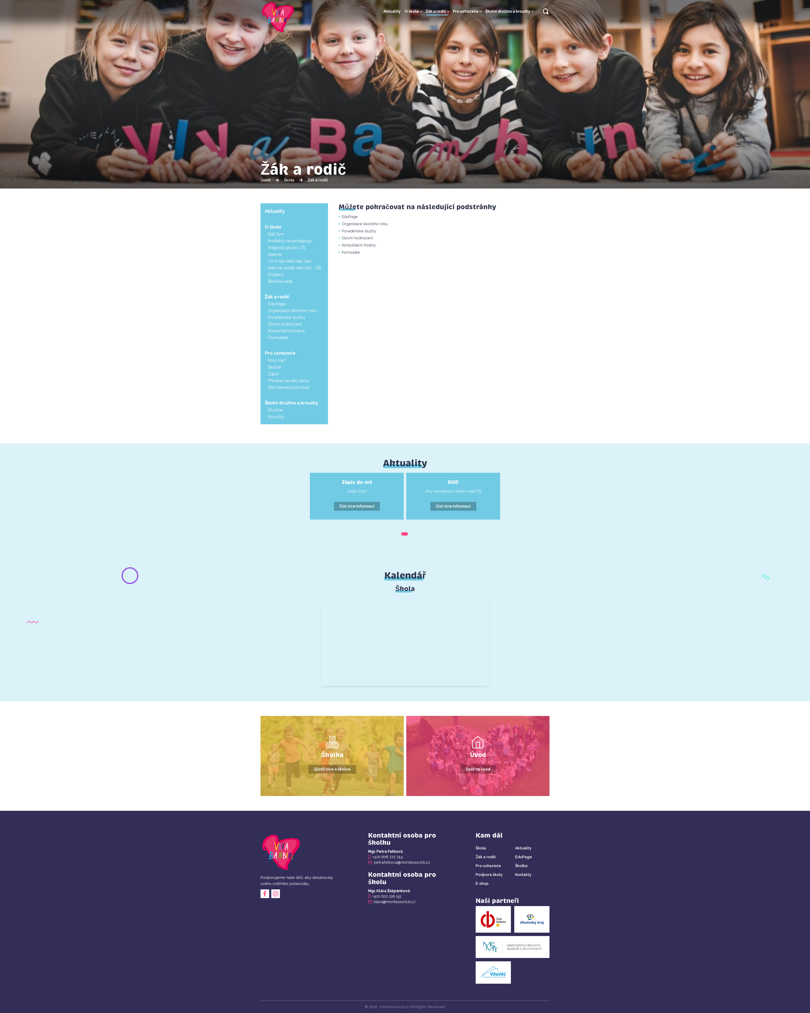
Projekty (276, 274)
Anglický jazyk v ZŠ (286, 247)
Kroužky (276, 416)
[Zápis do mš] (357, 496)
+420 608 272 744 (387, 857)
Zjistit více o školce (332, 769)
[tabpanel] (357, 496)
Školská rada (280, 281)
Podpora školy (489, 874)
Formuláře (278, 337)
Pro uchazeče (466, 11)
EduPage (277, 303)
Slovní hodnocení (285, 324)
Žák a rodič (436, 11)
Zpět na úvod (478, 769)
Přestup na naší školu (289, 380)
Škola (289, 180)
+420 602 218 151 (386, 896)
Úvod (265, 180)
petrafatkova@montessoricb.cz (402, 862)
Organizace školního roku (292, 310)
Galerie (275, 254)
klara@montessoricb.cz (394, 902)
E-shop (482, 883)
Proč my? (277, 360)
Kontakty (523, 874)
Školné (274, 367)
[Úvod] (278, 18)
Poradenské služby (286, 317)
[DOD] (453, 496)
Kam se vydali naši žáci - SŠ (294, 267)
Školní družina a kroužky (507, 11)
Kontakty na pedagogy (290, 240)
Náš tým (276, 234)
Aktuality (392, 11)
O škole (412, 11)
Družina (275, 409)
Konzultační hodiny (286, 330)
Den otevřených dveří (289, 387)
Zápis (273, 373)
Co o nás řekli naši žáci (290, 261)
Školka (521, 865)
